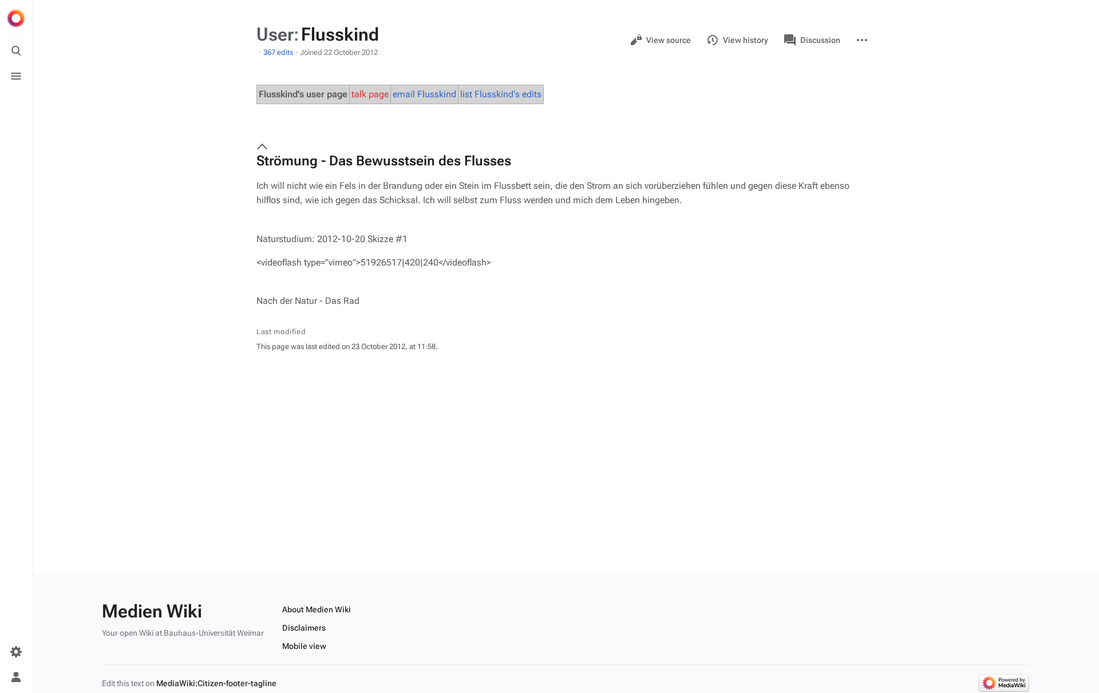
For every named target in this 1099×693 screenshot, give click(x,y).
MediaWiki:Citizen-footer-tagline (216, 683)
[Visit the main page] (16, 18)
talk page (370, 94)
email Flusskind (424, 94)
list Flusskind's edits (500, 94)
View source (668, 40)
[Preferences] (16, 651)
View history (745, 40)
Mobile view (304, 646)
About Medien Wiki (316, 609)
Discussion (820, 40)
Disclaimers (304, 627)
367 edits (278, 52)
